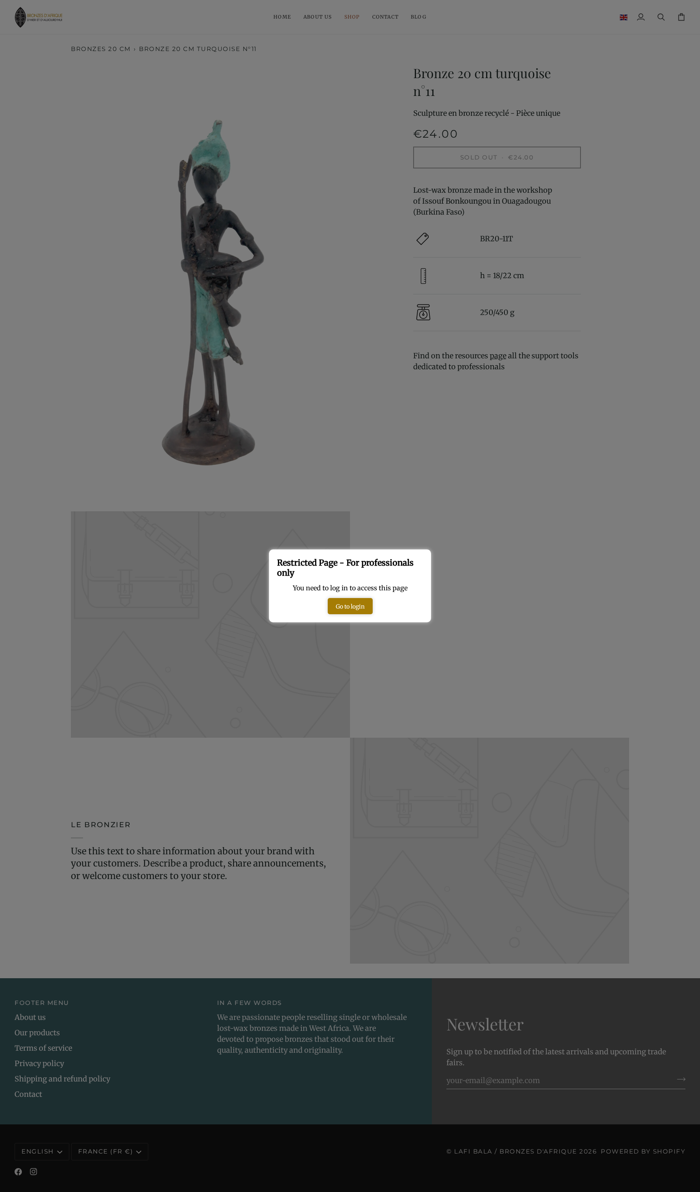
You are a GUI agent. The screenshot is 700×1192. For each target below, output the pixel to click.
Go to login (350, 606)
